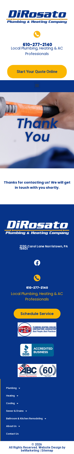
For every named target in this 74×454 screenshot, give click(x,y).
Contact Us (12, 433)
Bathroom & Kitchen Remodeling (24, 418)
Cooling (10, 403)
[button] (37, 85)
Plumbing (11, 388)
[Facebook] (37, 262)
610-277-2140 (37, 287)
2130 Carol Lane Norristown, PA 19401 (44, 247)
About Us (11, 426)
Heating (10, 395)
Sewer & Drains (15, 410)
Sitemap (47, 450)
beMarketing (30, 450)
